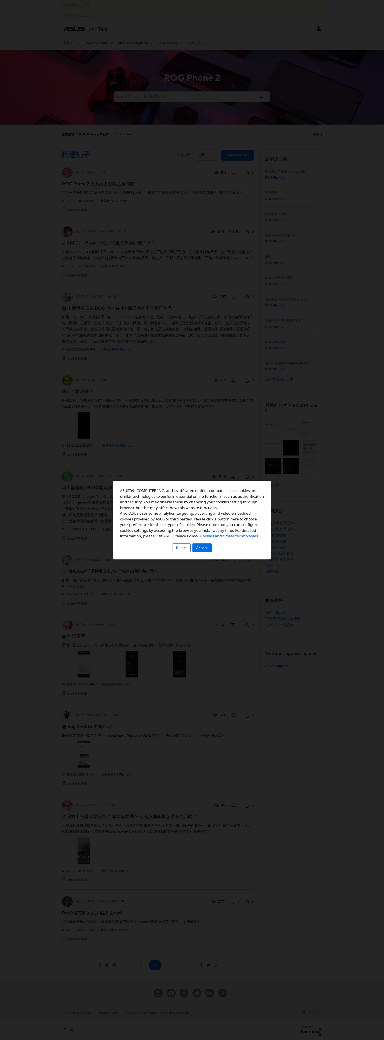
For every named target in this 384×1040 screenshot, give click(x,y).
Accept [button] (202, 547)
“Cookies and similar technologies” (229, 535)
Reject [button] (181, 547)
